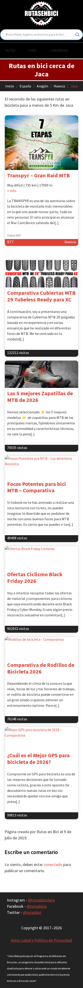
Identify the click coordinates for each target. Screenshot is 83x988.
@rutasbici (32, 912)
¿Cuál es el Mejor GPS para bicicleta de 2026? (38, 758)
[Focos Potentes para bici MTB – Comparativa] (41, 467)
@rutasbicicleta (41, 900)
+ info (11, 190)
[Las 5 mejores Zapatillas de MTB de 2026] (41, 374)
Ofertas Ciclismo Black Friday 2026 (34, 577)
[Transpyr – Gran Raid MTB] (41, 142)
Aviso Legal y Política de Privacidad (41, 940)
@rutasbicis (37, 906)
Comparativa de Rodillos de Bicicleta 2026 (40, 668)
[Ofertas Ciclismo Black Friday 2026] (41, 557)
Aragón (42, 86)
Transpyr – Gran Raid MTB (38, 175)
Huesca (59, 86)
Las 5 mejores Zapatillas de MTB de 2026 (40, 397)
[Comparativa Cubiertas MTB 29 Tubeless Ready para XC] (41, 273)
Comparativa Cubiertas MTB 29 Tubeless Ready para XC (41, 296)
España (25, 86)
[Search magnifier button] (77, 34)
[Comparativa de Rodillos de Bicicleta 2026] (41, 648)
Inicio (9, 86)
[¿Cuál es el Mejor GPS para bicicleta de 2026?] (41, 738)
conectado (53, 864)
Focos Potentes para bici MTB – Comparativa (36, 487)
